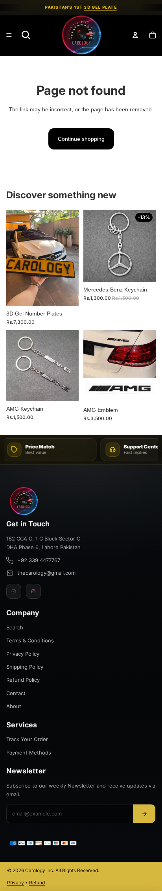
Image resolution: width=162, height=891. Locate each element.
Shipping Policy (24, 667)
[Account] (135, 35)
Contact (16, 693)
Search (14, 627)
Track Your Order (27, 739)
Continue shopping (81, 139)
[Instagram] (33, 591)
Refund (37, 882)
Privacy (15, 882)
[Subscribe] (144, 813)
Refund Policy (23, 680)
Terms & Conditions (30, 640)
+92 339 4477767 (38, 560)
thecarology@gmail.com (46, 573)
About (13, 706)
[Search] (26, 35)
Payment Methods (28, 752)
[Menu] (9, 35)
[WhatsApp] (13, 591)
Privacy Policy (22, 654)
